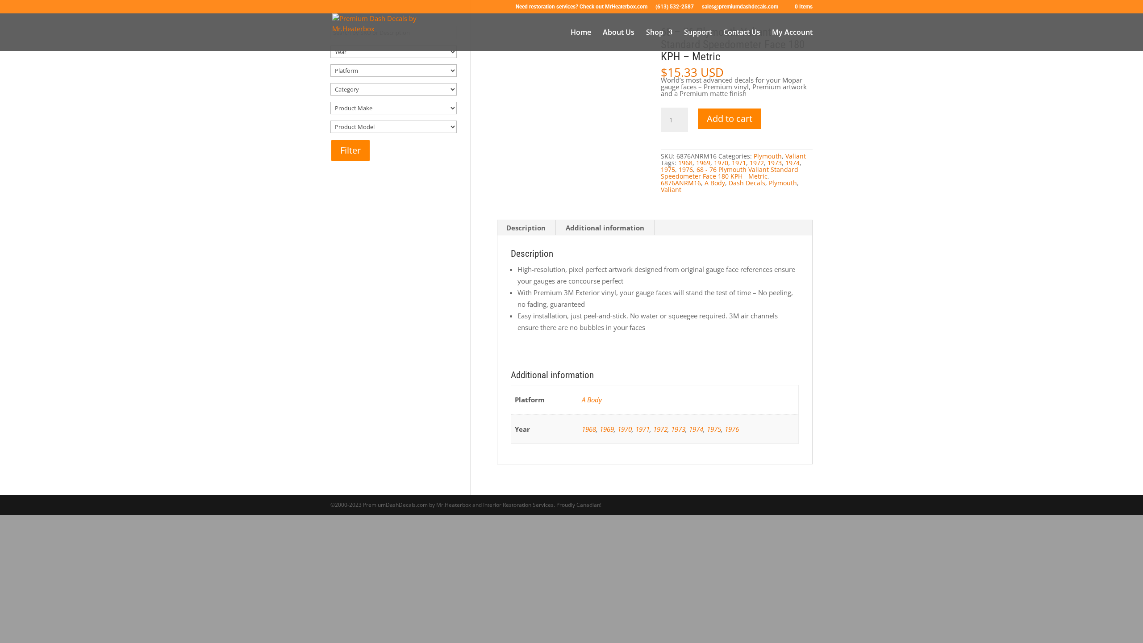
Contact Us (741, 33)
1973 (775, 163)
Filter (350, 150)
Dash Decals (747, 183)
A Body (715, 183)
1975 (668, 169)
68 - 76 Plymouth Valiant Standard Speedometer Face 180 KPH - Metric (729, 172)
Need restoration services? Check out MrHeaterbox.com (581, 7)
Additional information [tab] (605, 227)
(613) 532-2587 (674, 7)
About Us (618, 33)
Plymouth (768, 156)
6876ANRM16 (681, 183)
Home (581, 33)
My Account (792, 33)
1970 (721, 163)
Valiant (795, 156)
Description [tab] (526, 227)
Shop (654, 33)
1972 (757, 163)
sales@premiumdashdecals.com (740, 7)
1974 (792, 163)
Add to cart (729, 119)
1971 (739, 163)
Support (698, 33)
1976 (686, 169)
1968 (685, 163)
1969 (703, 163)
